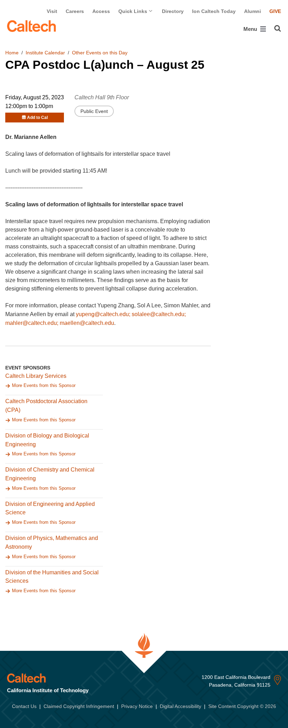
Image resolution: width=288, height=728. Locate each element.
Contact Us (24, 706)
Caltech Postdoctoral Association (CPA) (46, 405)
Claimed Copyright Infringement (79, 706)
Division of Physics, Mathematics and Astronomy (51, 542)
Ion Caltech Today (214, 11)
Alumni (252, 11)
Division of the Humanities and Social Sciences (52, 576)
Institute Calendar (45, 52)
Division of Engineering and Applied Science (50, 508)
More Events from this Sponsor (44, 385)
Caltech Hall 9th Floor (101, 97)
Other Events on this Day (99, 52)
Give (275, 11)
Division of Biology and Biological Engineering (47, 440)
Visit (52, 11)
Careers (75, 11)
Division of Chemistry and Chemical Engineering (49, 474)
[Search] (277, 28)
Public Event (94, 111)
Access (101, 11)
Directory (173, 11)
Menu (250, 29)
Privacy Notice (137, 706)
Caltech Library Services (35, 376)
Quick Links (133, 11)
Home (12, 52)
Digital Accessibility (180, 706)
